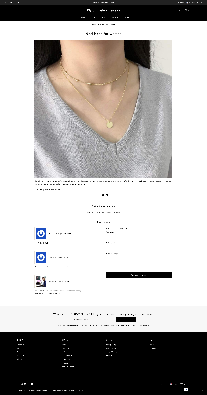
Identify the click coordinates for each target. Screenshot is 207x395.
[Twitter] (11, 2)
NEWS (127, 18)
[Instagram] (8, 2)
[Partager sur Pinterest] (107, 195)
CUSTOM (115, 18)
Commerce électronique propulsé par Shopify (66, 390)
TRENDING (82, 18)
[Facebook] (5, 2)
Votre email (110, 243)
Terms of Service (112, 352)
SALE (94, 18)
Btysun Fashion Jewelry (103, 10)
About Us (65, 344)
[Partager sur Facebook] (100, 195)
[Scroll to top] (203, 391)
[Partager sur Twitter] (103, 195)
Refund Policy (111, 348)
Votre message (112, 254)
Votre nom (110, 232)
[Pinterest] (14, 2)
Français (180, 3)
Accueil (94, 24)
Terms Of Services (68, 366)
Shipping (65, 363)
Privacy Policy (67, 355)
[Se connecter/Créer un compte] (182, 10)
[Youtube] (17, 2)
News (99, 24)
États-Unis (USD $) (194, 3)
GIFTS (103, 18)
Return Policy (66, 359)
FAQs (64, 352)
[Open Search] (179, 10)
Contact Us (65, 348)
